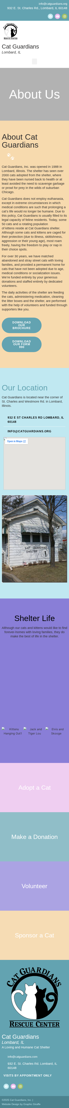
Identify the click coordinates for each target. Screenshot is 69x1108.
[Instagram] (64, 16)
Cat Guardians (20, 46)
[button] (34, 61)
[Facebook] (50, 16)
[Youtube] (57, 16)
